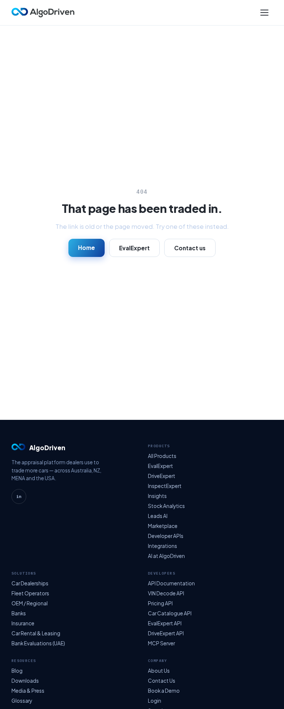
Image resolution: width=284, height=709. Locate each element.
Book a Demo (164, 691)
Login (154, 701)
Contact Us (161, 681)
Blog (17, 671)
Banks (18, 613)
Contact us (190, 247)
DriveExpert (161, 476)
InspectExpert (165, 486)
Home (86, 247)
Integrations (162, 546)
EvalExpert (134, 247)
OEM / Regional (29, 603)
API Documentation (171, 583)
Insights (157, 496)
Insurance (22, 623)
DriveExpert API (166, 633)
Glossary (21, 701)
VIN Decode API (166, 593)
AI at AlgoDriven (166, 556)
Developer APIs (165, 536)
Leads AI (158, 516)
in (18, 496)
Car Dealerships (29, 583)
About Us (159, 671)
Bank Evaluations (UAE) (38, 643)
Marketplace (163, 526)
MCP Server (161, 643)
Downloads (25, 681)
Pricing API (160, 603)
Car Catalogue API (170, 613)
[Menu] (264, 12)
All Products (162, 456)
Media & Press (27, 691)
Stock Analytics (166, 506)
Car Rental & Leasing (35, 633)
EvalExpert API (165, 623)
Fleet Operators (30, 593)
